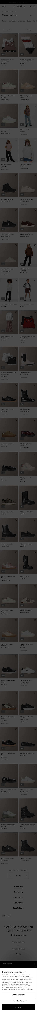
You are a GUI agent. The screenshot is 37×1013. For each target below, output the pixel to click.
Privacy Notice (28, 989)
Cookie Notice (15, 989)
